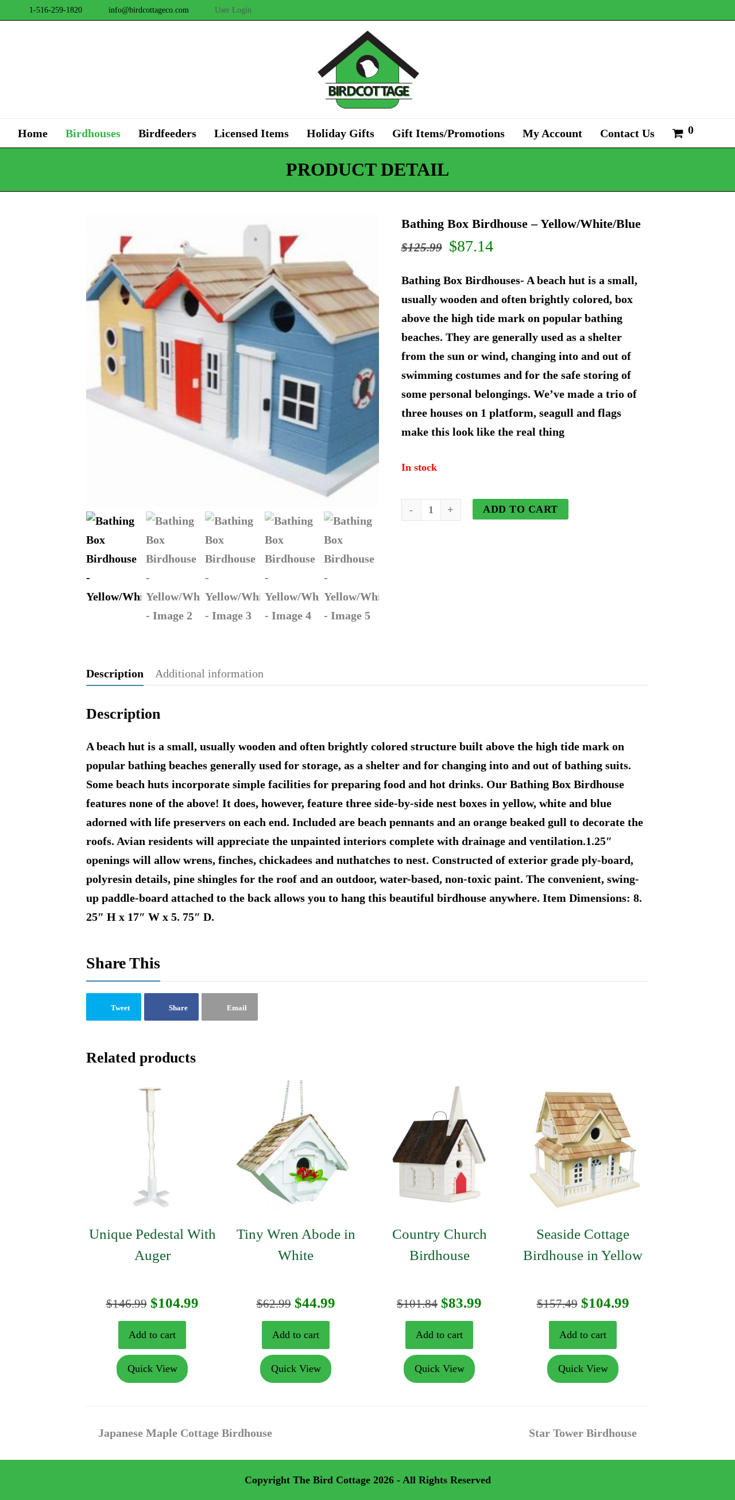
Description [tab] (115, 673)
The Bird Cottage (331, 1480)
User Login (233, 10)
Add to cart (520, 509)
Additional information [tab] (209, 673)
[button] (113, 1007)
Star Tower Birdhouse (583, 1433)
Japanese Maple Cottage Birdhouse (185, 1433)
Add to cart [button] (152, 1334)
